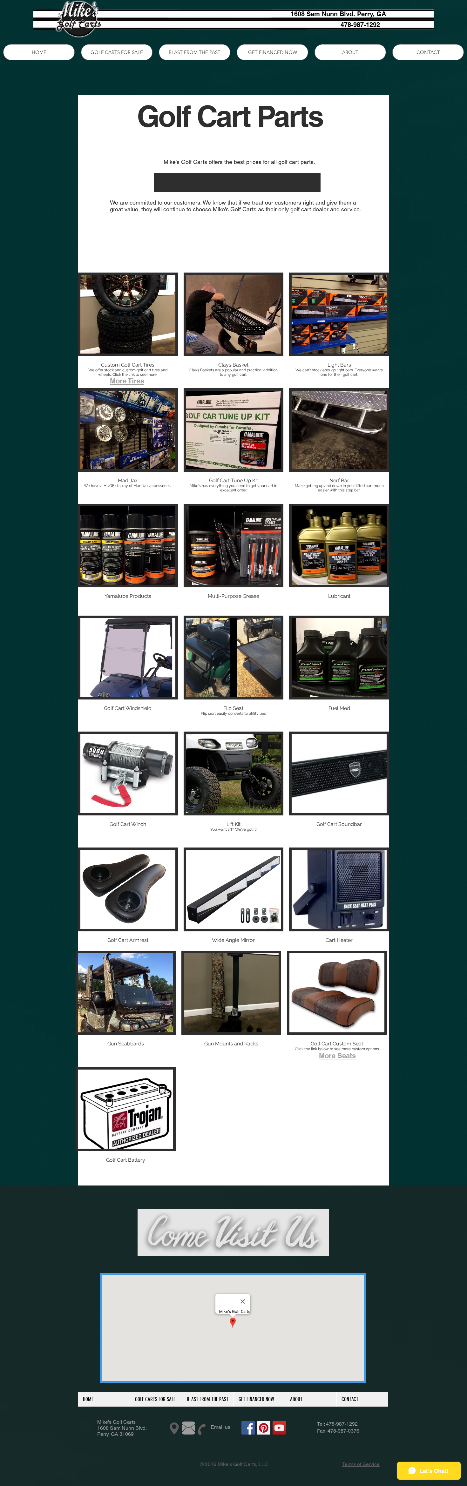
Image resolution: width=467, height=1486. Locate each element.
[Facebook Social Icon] (248, 1428)
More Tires (127, 381)
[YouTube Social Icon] (279, 1428)
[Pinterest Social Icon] (263, 1428)
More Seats (337, 1055)
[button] (128, 327)
